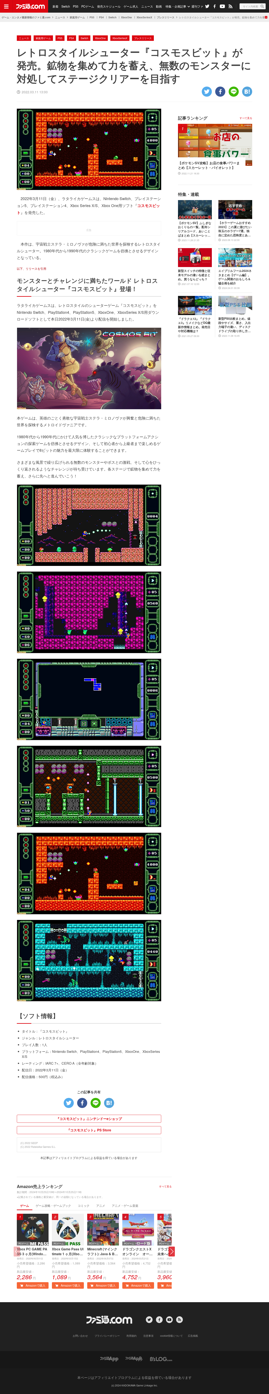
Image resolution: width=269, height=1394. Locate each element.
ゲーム (24, 1205)
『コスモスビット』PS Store (89, 1130)
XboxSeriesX (144, 17)
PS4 (101, 17)
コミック (84, 1205)
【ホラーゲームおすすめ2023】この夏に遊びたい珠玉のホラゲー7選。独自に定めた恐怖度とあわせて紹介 (235, 229)
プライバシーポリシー (107, 1335)
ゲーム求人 (131, 6)
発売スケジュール (109, 6)
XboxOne (126, 17)
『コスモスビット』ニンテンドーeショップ (89, 1118)
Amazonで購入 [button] (35, 1285)
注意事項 (148, 1335)
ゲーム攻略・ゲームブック (53, 1205)
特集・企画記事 (176, 6)
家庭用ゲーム (77, 17)
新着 (55, 6)
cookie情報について (171, 1335)
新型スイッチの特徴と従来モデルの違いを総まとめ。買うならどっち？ (194, 275)
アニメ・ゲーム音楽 (125, 1205)
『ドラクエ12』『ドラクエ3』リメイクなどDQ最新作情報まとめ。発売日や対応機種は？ (194, 325)
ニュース (147, 6)
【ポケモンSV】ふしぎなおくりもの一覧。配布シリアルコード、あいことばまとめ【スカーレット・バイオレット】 (194, 229)
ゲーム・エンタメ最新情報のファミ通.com (26, 17)
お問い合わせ (80, 1335)
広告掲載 (193, 1335)
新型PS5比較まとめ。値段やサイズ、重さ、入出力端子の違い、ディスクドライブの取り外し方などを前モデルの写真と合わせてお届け (234, 325)
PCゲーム (87, 6)
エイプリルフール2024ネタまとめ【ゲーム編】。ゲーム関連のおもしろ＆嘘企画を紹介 (235, 277)
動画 (159, 6)
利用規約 (132, 1335)
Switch (65, 6)
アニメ (100, 1205)
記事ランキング (192, 118)
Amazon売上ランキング (39, 1186)
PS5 (75, 6)
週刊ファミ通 (200, 6)
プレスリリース (165, 17)
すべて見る (165, 1186)
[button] (172, 1251)
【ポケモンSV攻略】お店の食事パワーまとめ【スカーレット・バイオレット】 (209, 165)
